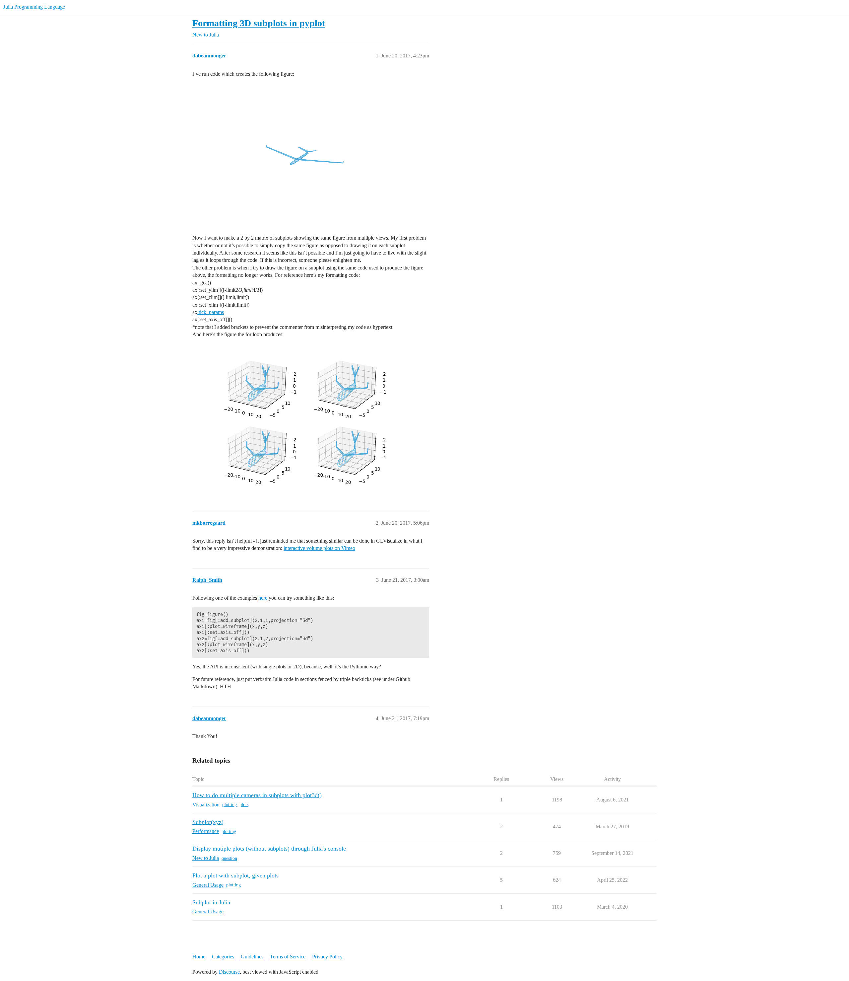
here (262, 598)
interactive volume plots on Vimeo (319, 548)
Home (198, 956)
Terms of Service (287, 956)
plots (243, 804)
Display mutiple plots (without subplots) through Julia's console (269, 848)
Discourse (229, 972)
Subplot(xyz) (208, 822)
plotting (229, 804)
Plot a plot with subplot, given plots (235, 875)
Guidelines (252, 956)
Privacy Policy (327, 956)
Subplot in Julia (211, 902)
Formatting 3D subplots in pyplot (258, 23)
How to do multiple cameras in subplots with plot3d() (257, 795)
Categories (223, 956)
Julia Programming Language (34, 7)
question (229, 858)
